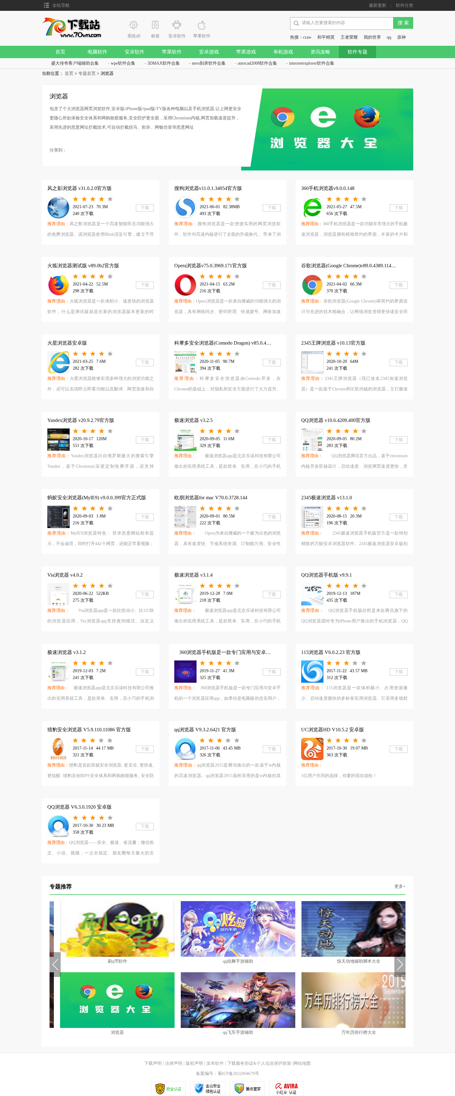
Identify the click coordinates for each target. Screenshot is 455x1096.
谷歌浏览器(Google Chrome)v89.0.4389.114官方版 (353, 265)
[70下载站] (75, 27)
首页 (60, 51)
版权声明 (194, 1063)
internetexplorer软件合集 (311, 63)
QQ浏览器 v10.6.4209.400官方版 (335, 420)
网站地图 (302, 1063)
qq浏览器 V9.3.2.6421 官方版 (205, 729)
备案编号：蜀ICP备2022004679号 (227, 1073)
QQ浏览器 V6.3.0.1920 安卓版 (79, 807)
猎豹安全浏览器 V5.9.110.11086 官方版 (89, 729)
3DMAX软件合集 (163, 63)
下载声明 (153, 1063)
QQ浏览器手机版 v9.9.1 (326, 575)
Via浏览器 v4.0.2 (65, 575)
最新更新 (377, 5)
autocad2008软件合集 (257, 63)
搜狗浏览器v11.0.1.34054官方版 (208, 188)
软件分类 (404, 5)
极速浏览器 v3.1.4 (193, 575)
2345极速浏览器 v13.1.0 (326, 497)
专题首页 (87, 73)
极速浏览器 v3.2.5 (193, 420)
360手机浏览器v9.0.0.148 (327, 188)
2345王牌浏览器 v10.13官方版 (333, 343)
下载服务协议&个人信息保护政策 (258, 1063)
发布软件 (215, 1063)
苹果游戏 (246, 51)
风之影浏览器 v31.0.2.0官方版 (79, 188)
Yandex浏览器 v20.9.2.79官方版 (80, 420)
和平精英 (326, 37)
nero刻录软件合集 (209, 63)
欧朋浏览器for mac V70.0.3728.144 (210, 497)
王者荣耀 (349, 37)
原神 (401, 37)
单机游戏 (283, 51)
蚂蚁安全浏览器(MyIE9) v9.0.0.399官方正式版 (96, 497)
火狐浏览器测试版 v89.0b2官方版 (83, 265)
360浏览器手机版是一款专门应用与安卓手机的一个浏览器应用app (236, 652)
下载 (145, 207)
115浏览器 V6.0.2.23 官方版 (331, 652)
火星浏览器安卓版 (67, 343)
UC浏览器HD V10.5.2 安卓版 (332, 729)
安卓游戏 (209, 51)
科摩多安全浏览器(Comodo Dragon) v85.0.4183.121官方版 (235, 343)
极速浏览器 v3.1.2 (66, 652)
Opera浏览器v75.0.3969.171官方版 (210, 265)
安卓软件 (135, 51)
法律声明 (173, 1063)
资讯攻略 (320, 51)
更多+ (399, 886)
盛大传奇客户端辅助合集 (75, 63)
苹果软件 (172, 51)
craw (307, 37)
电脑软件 (97, 51)
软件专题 (357, 51)
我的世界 (372, 37)
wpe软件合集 (123, 63)
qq (389, 37)
